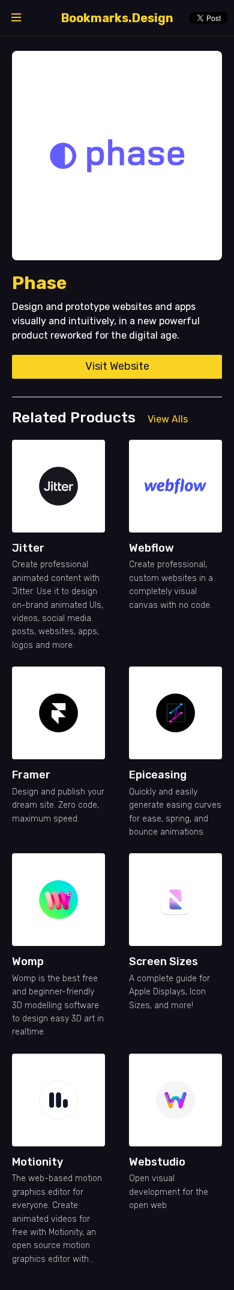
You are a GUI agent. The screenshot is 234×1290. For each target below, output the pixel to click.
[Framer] (58, 713)
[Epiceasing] (175, 713)
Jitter (28, 548)
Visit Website (117, 366)
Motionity (37, 1162)
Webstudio (157, 1162)
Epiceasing (158, 774)
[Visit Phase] (117, 155)
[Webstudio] (175, 1100)
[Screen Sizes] (175, 899)
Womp (28, 961)
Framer (31, 774)
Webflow (151, 548)
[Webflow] (175, 486)
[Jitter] (58, 486)
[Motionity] (58, 1100)
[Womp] (58, 899)
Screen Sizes (163, 961)
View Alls (168, 419)
